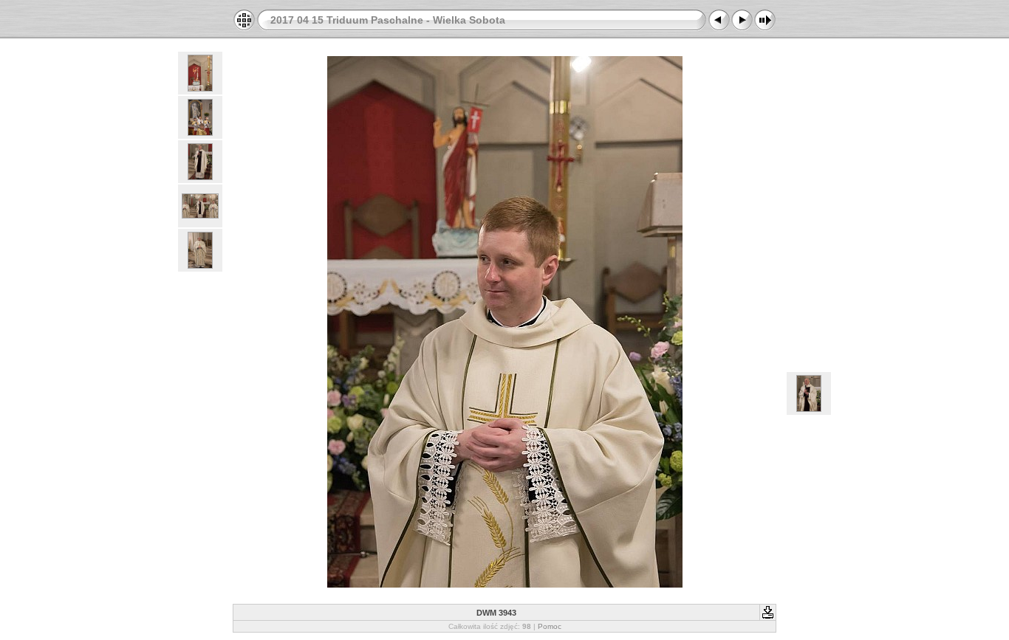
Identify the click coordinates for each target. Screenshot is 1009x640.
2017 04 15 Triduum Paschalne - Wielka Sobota (387, 20)
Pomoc (549, 626)
